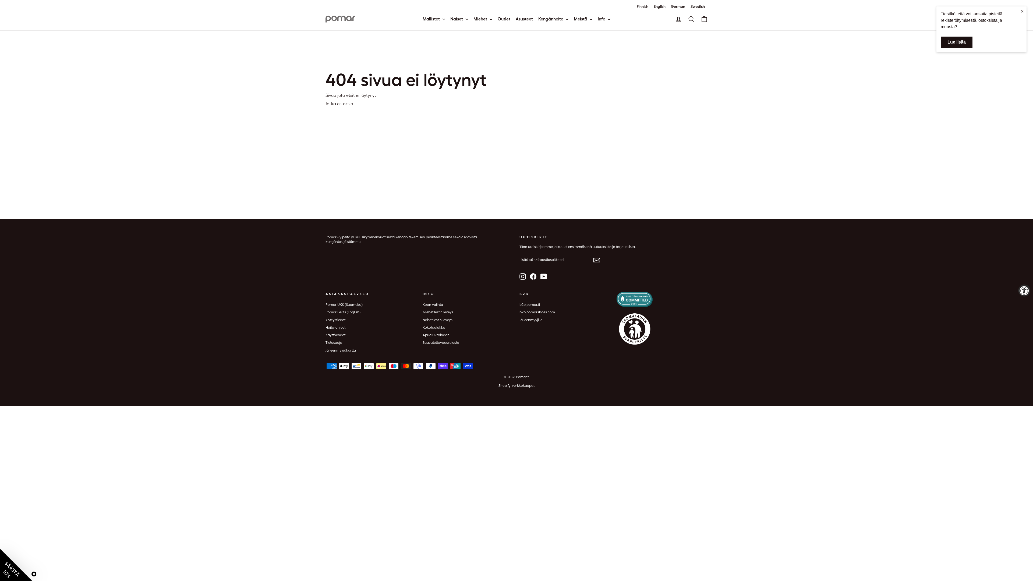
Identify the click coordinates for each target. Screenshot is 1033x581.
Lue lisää (956, 42)
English (660, 6)
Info (602, 19)
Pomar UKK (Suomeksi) (344, 305)
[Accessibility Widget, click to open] (1024, 291)
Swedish (698, 6)
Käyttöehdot (335, 335)
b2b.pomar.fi (529, 305)
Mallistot (432, 19)
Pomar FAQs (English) (343, 312)
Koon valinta (433, 305)
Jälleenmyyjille (530, 320)
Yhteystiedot (335, 320)
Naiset (457, 19)
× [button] (1022, 11)
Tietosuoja (334, 343)
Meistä (581, 19)
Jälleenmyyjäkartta (341, 350)
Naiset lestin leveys (437, 320)
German (678, 6)
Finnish (642, 6)
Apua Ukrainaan (436, 335)
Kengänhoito (551, 19)
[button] (16, 565)
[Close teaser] (34, 574)
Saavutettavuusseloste (441, 343)
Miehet (480, 19)
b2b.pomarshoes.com (537, 312)
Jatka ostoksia (339, 103)
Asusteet (524, 19)
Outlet (504, 19)
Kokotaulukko (434, 327)
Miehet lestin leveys (438, 312)
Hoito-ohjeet (335, 327)
